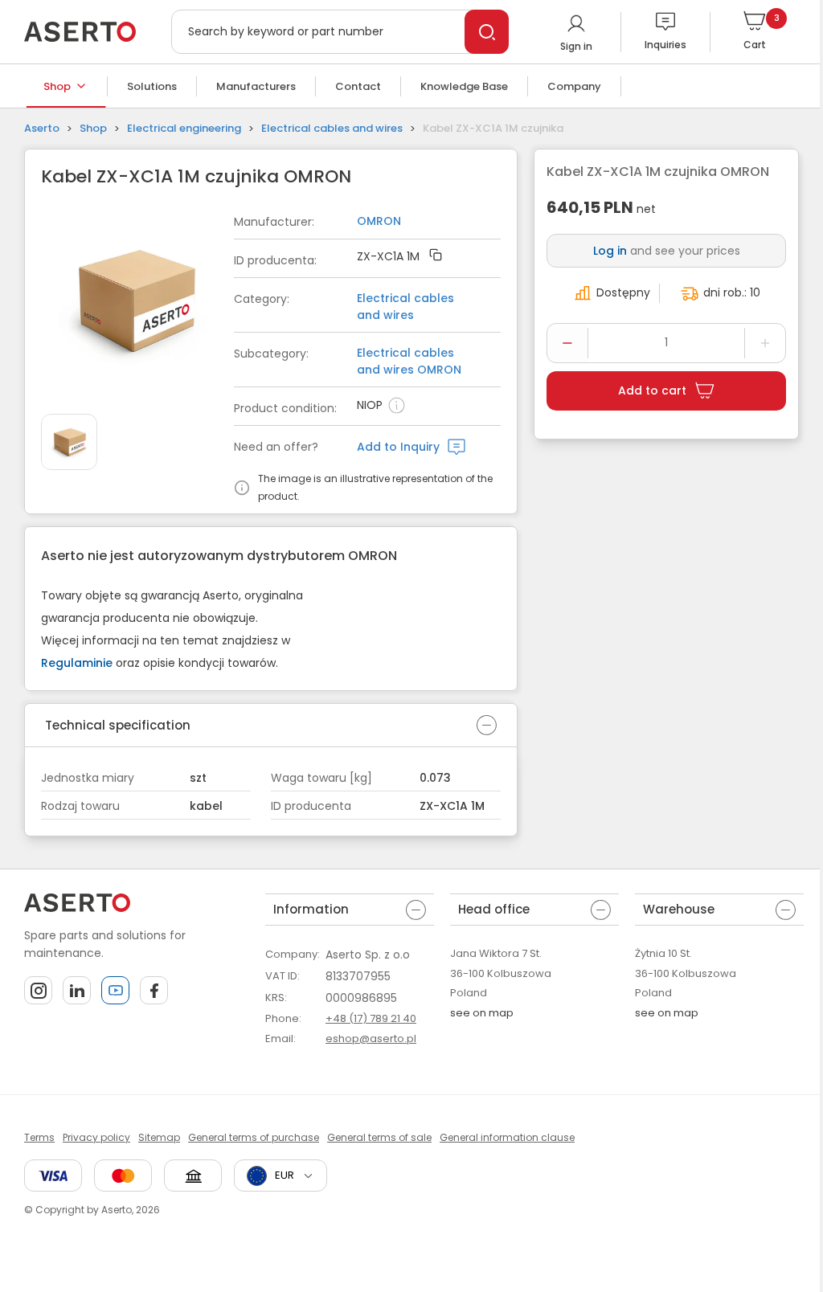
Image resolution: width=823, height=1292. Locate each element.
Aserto (41, 128)
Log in (610, 251)
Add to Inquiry (398, 447)
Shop (57, 86)
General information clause (507, 1137)
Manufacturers (256, 86)
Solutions (152, 86)
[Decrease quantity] (567, 343)
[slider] (137, 303)
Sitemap (159, 1137)
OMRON (379, 221)
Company (574, 86)
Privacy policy (96, 1137)
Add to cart (652, 390)
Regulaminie (77, 663)
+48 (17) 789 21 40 (371, 1018)
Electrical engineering (184, 128)
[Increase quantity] (765, 343)
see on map (482, 1012)
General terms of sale (379, 1137)
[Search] (487, 32)
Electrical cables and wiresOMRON (409, 361)
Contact (358, 86)
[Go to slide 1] (69, 442)
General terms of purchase (253, 1137)
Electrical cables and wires (332, 128)
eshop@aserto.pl (371, 1038)
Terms (39, 1137)
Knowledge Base (464, 86)
